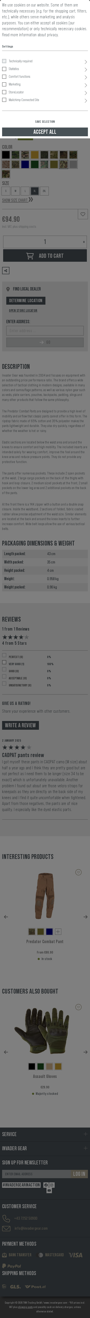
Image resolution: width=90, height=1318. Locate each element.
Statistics (14, 69)
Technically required (20, 61)
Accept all (44, 132)
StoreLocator (16, 92)
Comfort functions (19, 76)
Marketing (15, 84)
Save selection (45, 121)
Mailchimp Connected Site (24, 100)
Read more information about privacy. (30, 35)
